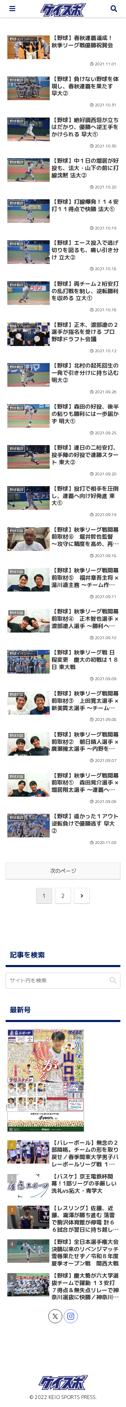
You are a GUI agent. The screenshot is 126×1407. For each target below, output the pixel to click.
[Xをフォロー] (55, 1316)
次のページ (63, 871)
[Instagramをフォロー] (71, 1316)
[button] (113, 980)
